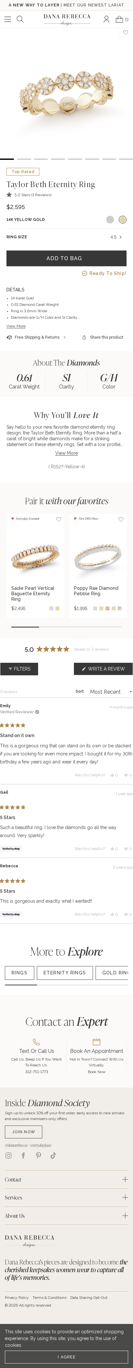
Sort (80, 691)
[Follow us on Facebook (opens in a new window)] (23, 1155)
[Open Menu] (7, 19)
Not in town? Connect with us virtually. (96, 1062)
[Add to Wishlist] (58, 519)
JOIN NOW (23, 1131)
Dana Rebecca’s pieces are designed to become (66, 1269)
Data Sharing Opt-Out (88, 1297)
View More (16, 326)
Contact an (67, 1021)
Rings (19, 972)
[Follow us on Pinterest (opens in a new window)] (38, 1155)
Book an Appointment (96, 1051)
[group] (24, 380)
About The (66, 363)
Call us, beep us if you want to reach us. (36, 1062)
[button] (28, 195)
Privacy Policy (17, 1297)
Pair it (66, 500)
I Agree (67, 1356)
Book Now (97, 1072)
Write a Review (110, 670)
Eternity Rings (65, 972)
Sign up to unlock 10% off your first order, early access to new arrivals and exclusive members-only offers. (64, 1116)
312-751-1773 (36, 1072)
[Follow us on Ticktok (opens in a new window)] (53, 1155)
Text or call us (36, 1051)
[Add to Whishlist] (125, 32)
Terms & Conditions (49, 1297)
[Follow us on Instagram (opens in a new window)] (8, 1155)
